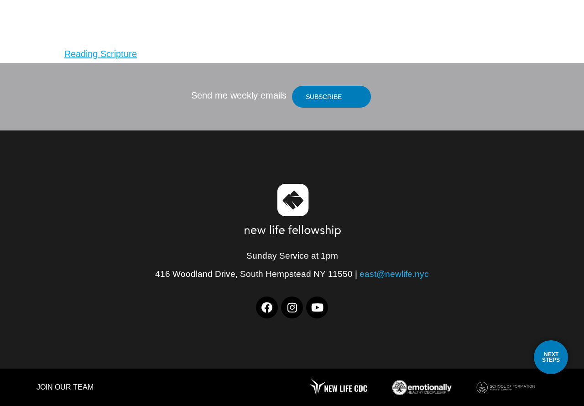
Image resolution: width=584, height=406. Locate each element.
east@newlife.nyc (394, 274)
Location (350, 27)
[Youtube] (317, 307)
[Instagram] (292, 307)
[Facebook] (267, 307)
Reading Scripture (100, 54)
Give (519, 27)
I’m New (405, 27)
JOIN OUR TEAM (65, 387)
